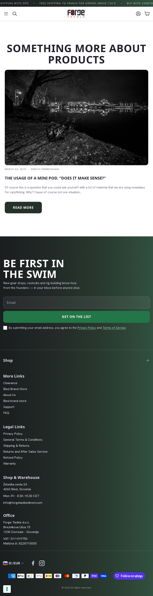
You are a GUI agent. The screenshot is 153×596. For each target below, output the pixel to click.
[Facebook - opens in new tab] (33, 563)
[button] (6, 14)
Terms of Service (114, 328)
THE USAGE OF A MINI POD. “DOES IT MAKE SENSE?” (55, 178)
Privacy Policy (86, 328)
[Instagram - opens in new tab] (42, 563)
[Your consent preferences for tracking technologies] (7, 589)
